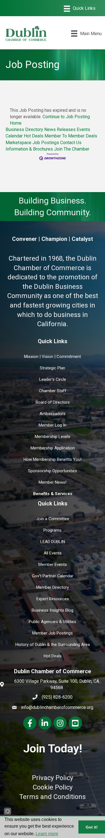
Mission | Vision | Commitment (52, 356)
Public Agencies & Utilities (52, 621)
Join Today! (52, 748)
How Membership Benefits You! (52, 459)
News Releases (60, 129)
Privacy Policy (52, 778)
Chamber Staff (52, 390)
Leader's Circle (52, 379)
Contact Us (70, 142)
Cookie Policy (53, 787)
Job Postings (45, 142)
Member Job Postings (52, 633)
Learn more (47, 833)
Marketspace (18, 142)
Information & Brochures (29, 149)
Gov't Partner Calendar (52, 575)
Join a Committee (52, 518)
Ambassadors (52, 413)
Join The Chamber (71, 149)
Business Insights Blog (52, 610)
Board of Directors (53, 402)
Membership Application (53, 448)
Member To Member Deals (71, 136)
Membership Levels (52, 436)
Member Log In (52, 425)
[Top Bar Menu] (79, 8)
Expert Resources (52, 598)
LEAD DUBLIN (52, 541)
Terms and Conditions (52, 797)
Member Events (52, 564)
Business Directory (24, 129)
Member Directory (52, 587)
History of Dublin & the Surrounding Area (52, 644)
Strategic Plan (52, 367)
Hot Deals (33, 136)
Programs (52, 530)
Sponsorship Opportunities (52, 470)
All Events (53, 553)
